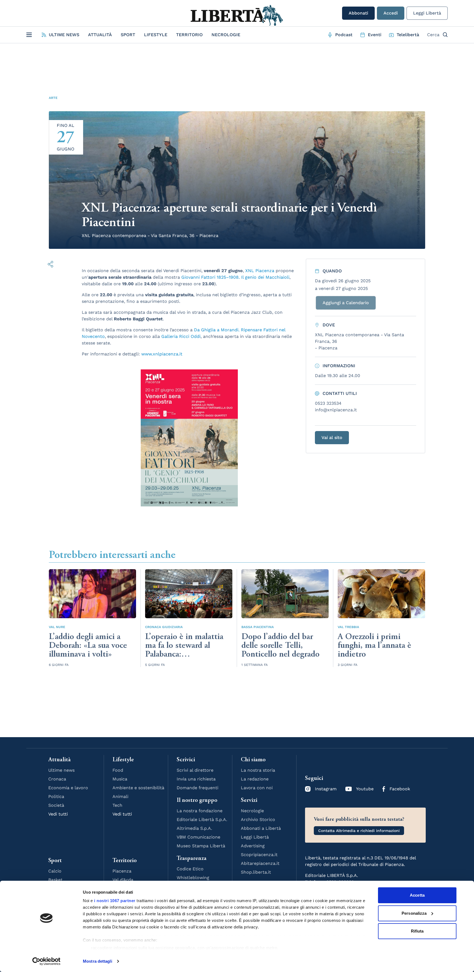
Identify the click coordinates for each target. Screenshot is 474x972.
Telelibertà (408, 34)
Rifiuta (417, 931)
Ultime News (64, 34)
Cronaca (57, 779)
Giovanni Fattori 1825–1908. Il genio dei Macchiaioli (235, 277)
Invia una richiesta (196, 779)
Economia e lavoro (68, 787)
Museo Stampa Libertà (201, 845)
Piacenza (121, 871)
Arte (53, 98)
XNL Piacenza (259, 270)
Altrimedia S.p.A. (194, 828)
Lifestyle (155, 34)
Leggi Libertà (427, 13)
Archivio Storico (258, 819)
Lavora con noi (257, 787)
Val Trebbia (348, 627)
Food (117, 770)
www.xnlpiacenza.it (161, 354)
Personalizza (414, 913)
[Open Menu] (29, 35)
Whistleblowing (193, 877)
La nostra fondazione (199, 810)
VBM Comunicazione (198, 837)
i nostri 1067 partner (115, 900)
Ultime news (61, 770)
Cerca (433, 34)
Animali (120, 796)
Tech (117, 805)
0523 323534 (328, 403)
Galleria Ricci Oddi (181, 336)
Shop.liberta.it (256, 872)
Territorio (189, 34)
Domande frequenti (197, 787)
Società (56, 805)
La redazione (255, 779)
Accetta (417, 895)
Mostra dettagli (97, 961)
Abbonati (358, 13)
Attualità (100, 34)
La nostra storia (258, 770)
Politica (56, 796)
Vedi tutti (58, 814)
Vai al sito (331, 437)
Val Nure (57, 627)
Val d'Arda (122, 879)
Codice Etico (190, 868)
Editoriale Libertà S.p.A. (202, 819)
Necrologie (225, 34)
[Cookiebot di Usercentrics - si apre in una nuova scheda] (46, 961)
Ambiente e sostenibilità (138, 787)
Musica (119, 779)
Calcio (54, 871)
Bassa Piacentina (257, 627)
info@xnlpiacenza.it (336, 409)
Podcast (343, 34)
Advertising (253, 845)
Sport (128, 34)
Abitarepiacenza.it (260, 863)
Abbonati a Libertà (261, 828)
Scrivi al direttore (195, 770)
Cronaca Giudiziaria (164, 627)
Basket (55, 879)
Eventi (374, 34)
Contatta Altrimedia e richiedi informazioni (359, 830)
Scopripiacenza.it (259, 854)
